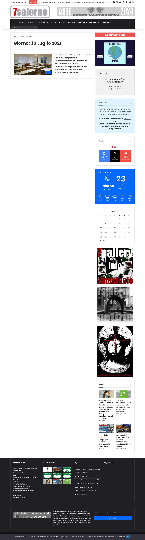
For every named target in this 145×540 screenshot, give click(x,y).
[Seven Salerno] (30, 12)
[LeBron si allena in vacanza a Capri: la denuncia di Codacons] (67, 475)
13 (105, 228)
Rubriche (81, 22)
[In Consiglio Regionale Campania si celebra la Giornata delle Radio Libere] (106, 428)
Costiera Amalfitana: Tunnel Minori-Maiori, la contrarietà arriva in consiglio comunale (123, 406)
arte (84, 469)
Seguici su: (108, 462)
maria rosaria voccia (81, 480)
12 (101, 228)
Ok (128, 537)
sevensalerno (93, 490)
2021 (22, 37)
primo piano (78, 483)
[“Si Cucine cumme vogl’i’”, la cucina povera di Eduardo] (47, 469)
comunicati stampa (94, 469)
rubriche (90, 487)
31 (124, 237)
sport (76, 494)
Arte (52, 22)
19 (101, 232)
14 (110, 228)
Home (14, 22)
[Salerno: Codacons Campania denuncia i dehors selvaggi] (67, 469)
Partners (93, 22)
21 (110, 232)
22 (115, 232)
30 (119, 237)
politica (98, 480)
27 (105, 237)
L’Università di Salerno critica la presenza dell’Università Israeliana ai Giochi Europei (123, 440)
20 (106, 232)
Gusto (71, 22)
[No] (142, 537)
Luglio (27, 37)
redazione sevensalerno (92, 483)
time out (83, 494)
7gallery (105, 22)
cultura (85, 472)
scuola (84, 490)
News (21, 22)
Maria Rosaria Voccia (62, 55)
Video (62, 22)
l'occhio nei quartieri (81, 476)
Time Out (42, 22)
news (91, 480)
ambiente (77, 469)
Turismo (31, 22)
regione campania (80, 487)
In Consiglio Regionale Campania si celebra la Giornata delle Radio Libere (104, 440)
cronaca (77, 472)
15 (115, 228)
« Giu (100, 240)
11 (129, 223)
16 (119, 228)
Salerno (77, 490)
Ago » (105, 240)
